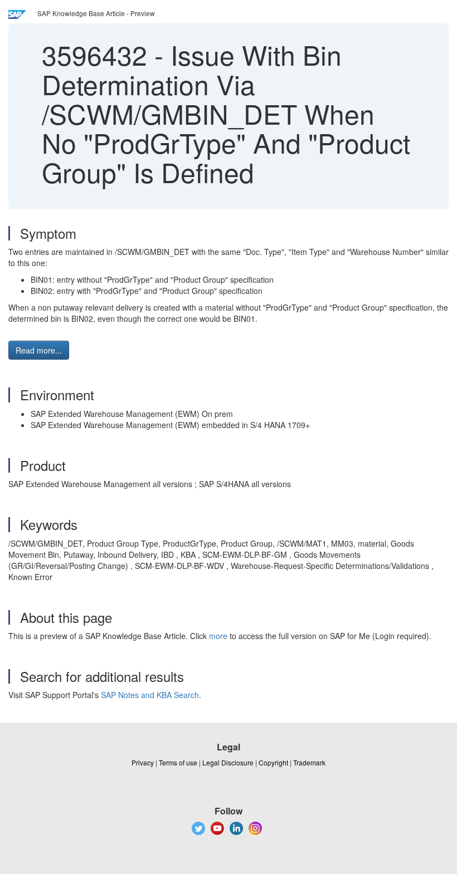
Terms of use (178, 762)
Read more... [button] (39, 350)
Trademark (309, 762)
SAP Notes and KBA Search (150, 694)
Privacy (143, 762)
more (218, 635)
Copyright (273, 762)
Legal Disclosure (228, 762)
